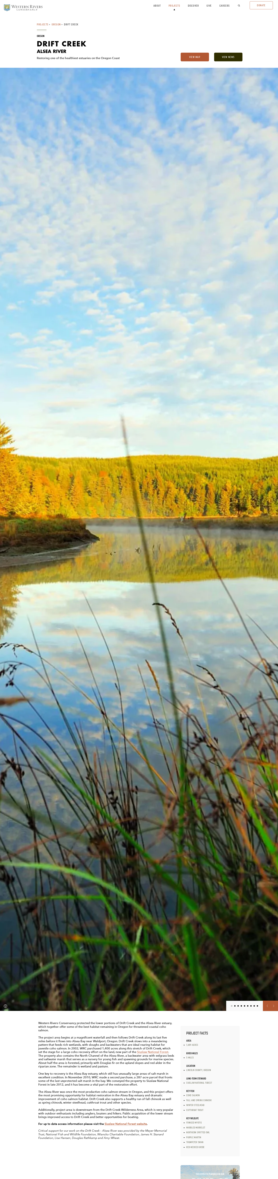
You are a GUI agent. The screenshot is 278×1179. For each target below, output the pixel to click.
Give (209, 5)
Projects (174, 5)
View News (228, 57)
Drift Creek (71, 24)
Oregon (56, 24)
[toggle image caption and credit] (5, 1006)
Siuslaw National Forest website (126, 1124)
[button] (266, 1006)
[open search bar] (241, 5)
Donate (261, 5)
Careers (224, 5)
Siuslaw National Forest (152, 1052)
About (157, 5)
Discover (193, 5)
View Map (194, 57)
